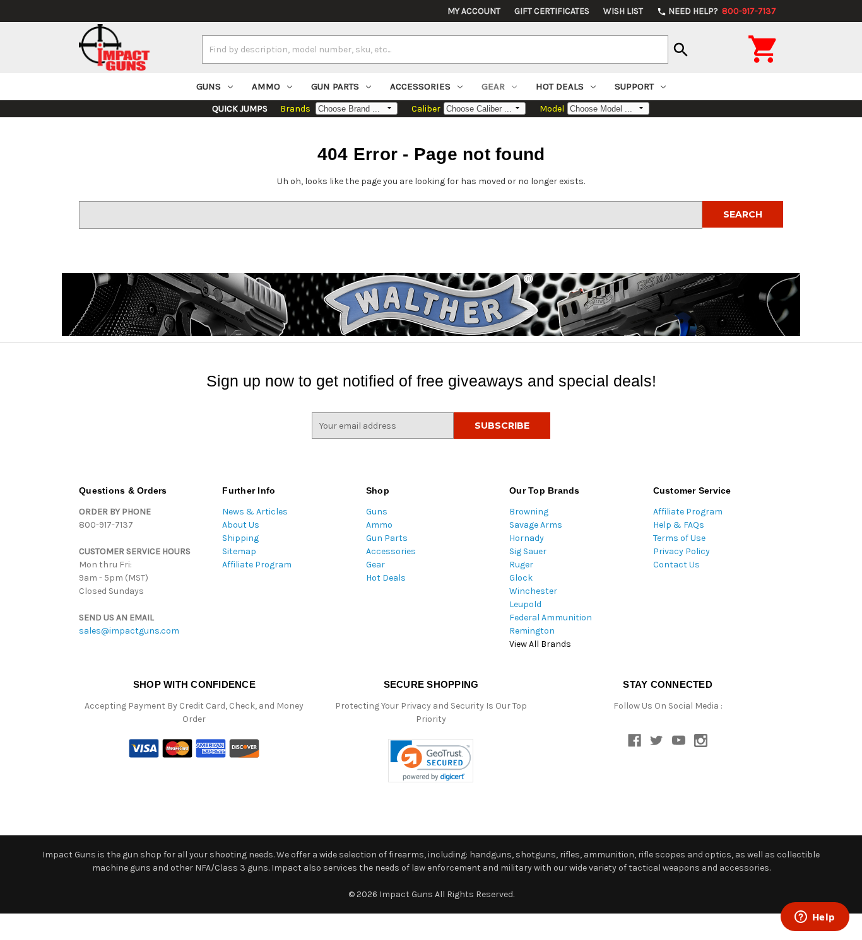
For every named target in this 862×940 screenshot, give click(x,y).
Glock (521, 577)
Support (634, 86)
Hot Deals (560, 86)
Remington (532, 630)
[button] (431, 761)
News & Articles (255, 511)
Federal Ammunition (550, 617)
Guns (208, 86)
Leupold (525, 604)
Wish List (623, 11)
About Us (240, 524)
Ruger (521, 564)
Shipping (240, 538)
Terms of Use (679, 538)
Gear (493, 86)
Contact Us (676, 564)
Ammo (266, 86)
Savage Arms (535, 524)
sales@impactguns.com (129, 630)
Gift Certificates (551, 11)
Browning (528, 511)
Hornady (526, 538)
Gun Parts (335, 86)
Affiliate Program (257, 564)
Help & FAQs (678, 524)
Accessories (420, 86)
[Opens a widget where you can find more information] (814, 918)
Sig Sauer (527, 551)
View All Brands (540, 644)
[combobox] (435, 49)
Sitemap (239, 551)
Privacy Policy (681, 551)
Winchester (533, 591)
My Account (473, 11)
